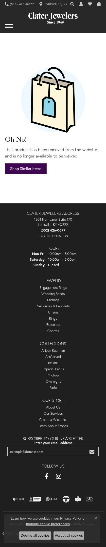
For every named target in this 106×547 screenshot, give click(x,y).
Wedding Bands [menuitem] (53, 294)
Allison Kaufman (53, 350)
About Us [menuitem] (53, 407)
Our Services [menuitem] (53, 413)
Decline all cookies (35, 535)
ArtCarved (53, 356)
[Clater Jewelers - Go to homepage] (53, 16)
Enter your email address (53, 443)
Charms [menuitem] (53, 331)
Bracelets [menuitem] (53, 324)
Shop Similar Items (25, 168)
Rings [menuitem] (53, 318)
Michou (53, 375)
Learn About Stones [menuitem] (53, 426)
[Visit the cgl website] (66, 499)
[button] (72, 4)
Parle (53, 387)
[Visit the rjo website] (89, 499)
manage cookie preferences (48, 524)
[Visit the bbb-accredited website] (35, 499)
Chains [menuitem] (53, 312)
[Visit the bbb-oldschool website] (78, 499)
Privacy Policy (71, 518)
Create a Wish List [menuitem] (53, 419)
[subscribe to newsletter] (92, 451)
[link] (19, 4)
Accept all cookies (69, 535)
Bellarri (53, 363)
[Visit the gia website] (51, 499)
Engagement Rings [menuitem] (53, 287)
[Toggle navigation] (9, 28)
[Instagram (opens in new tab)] (58, 476)
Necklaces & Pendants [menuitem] (53, 306)
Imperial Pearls (53, 369)
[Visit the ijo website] (18, 499)
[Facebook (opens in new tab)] (46, 476)
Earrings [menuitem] (53, 300)
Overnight (53, 381)
